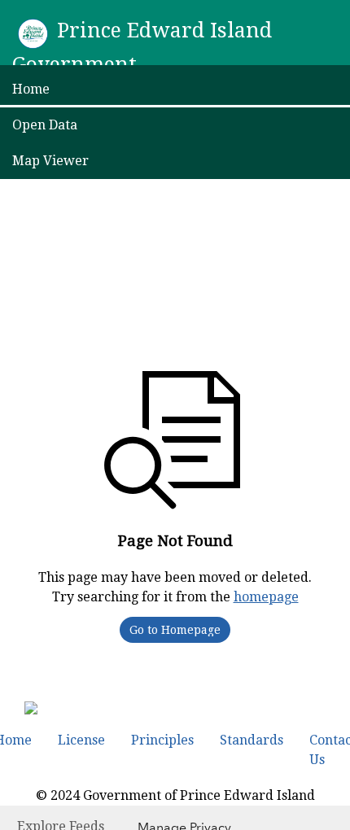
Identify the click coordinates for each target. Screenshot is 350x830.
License (81, 740)
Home (31, 89)
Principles (162, 740)
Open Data (44, 125)
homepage (266, 597)
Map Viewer (50, 160)
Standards (251, 740)
